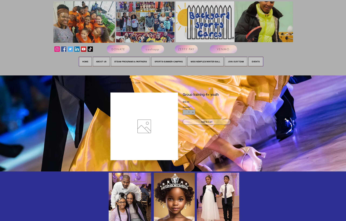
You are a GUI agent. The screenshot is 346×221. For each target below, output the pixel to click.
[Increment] (193, 112)
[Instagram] (57, 49)
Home (113, 82)
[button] (84, 22)
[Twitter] (70, 49)
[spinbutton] (189, 112)
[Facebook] (63, 49)
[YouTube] (83, 49)
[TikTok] (90, 49)
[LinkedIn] (77, 49)
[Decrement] (185, 112)
